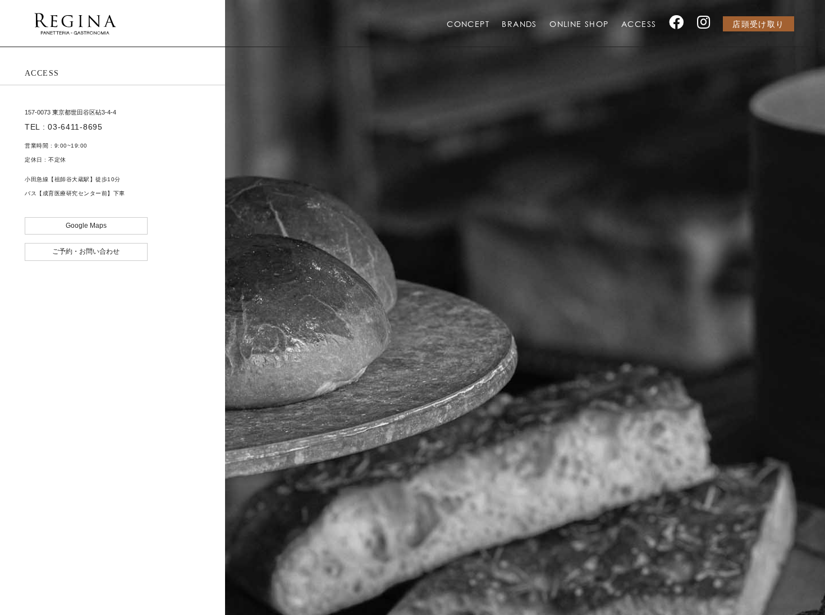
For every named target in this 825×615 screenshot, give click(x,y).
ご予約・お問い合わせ (86, 251)
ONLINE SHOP (578, 24)
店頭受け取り (758, 24)
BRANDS (519, 24)
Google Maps (86, 226)
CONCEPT (468, 24)
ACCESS (638, 24)
